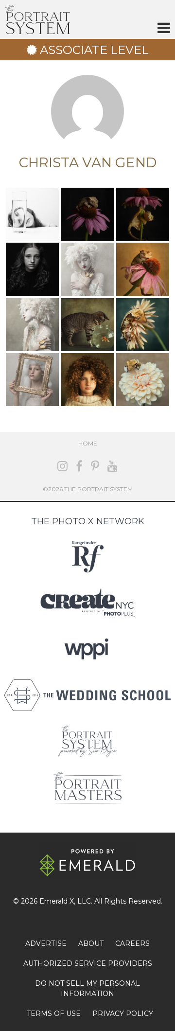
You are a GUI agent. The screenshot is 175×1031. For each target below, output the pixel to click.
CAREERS (132, 943)
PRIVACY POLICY (122, 1013)
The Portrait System (37, 19)
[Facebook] (79, 466)
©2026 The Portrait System (88, 489)
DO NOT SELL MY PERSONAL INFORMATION (87, 988)
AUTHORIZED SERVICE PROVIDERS (87, 963)
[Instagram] (62, 466)
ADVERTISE (46, 943)
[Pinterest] (95, 466)
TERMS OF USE (54, 1013)
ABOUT (91, 943)
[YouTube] (112, 466)
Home (87, 443)
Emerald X (56, 901)
